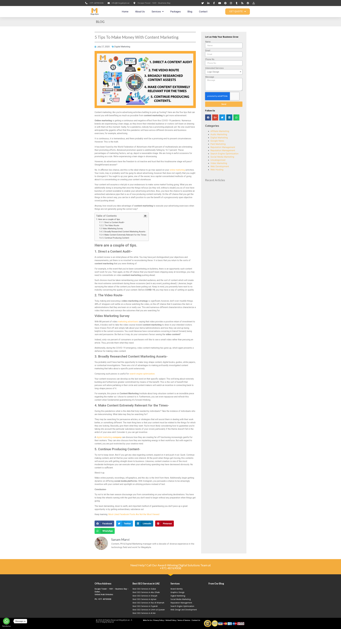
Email (207, 50)
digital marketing (108, 437)
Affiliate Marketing (219, 131)
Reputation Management (222, 147)
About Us (140, 11)
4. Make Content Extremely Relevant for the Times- (124, 235)
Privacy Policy (158, 620)
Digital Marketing (122, 46)
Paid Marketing (218, 144)
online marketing (177, 170)
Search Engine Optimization (224, 153)
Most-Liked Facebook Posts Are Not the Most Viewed (133, 514)
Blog (190, 11)
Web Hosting (216, 169)
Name (208, 42)
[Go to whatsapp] (6, 621)
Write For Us (147, 620)
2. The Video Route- (111, 225)
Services (156, 11)
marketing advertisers (128, 321)
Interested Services (214, 68)
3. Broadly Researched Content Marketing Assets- (124, 232)
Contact (203, 11)
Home (125, 11)
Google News (217, 140)
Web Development (219, 166)
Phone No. (210, 59)
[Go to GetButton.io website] (6, 626)
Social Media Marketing (222, 156)
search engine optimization (142, 373)
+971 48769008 (170, 568)
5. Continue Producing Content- (116, 238)
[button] (237, 11)
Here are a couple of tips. (109, 219)
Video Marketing (218, 163)
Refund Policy (171, 620)
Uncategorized (217, 160)
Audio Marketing (218, 134)
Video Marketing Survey (112, 228)
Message (209, 77)
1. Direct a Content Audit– (113, 222)
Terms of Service (183, 620)
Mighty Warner (108, 622)
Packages (175, 11)
